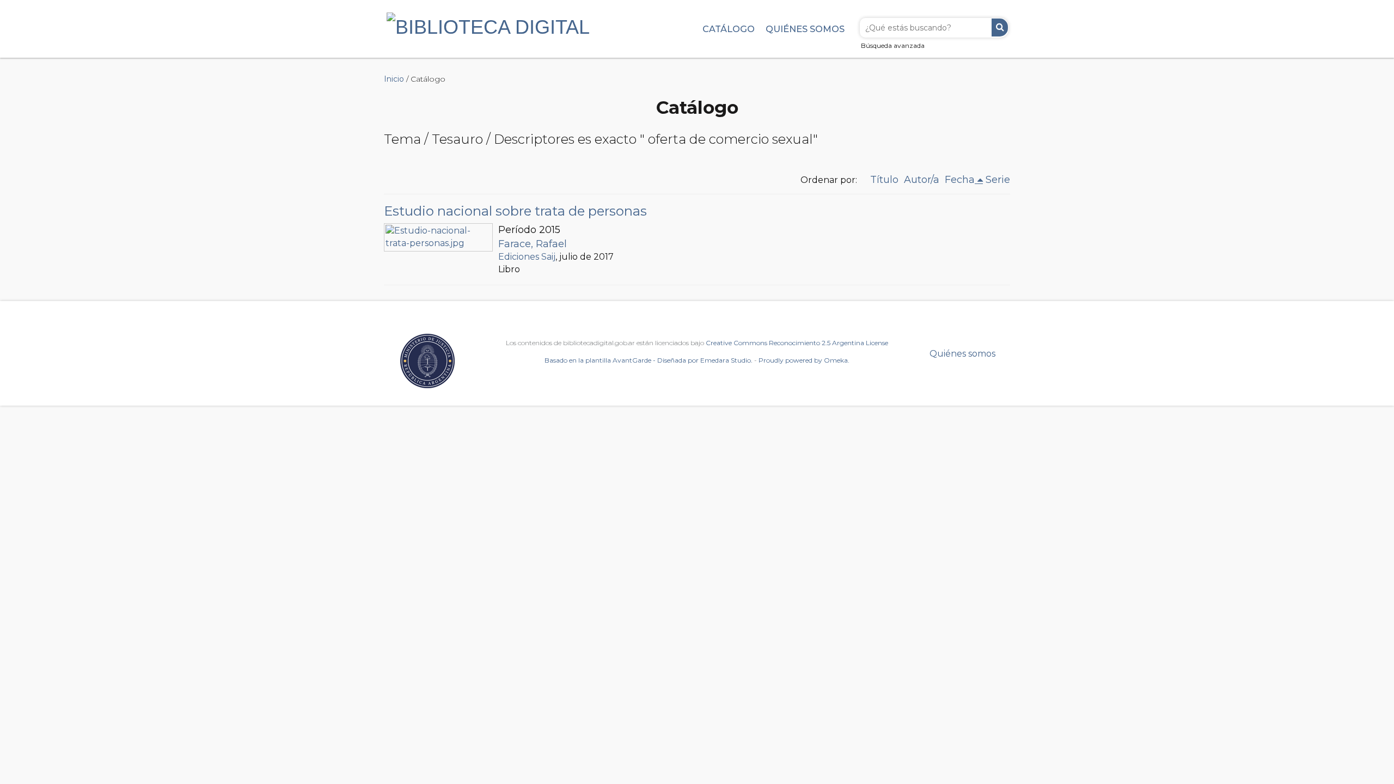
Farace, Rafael (532, 244)
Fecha (960, 180)
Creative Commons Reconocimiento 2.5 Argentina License (797, 343)
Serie (998, 180)
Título (884, 180)
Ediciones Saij (526, 257)
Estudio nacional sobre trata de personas (515, 211)
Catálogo (728, 28)
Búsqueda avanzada (893, 45)
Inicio (394, 79)
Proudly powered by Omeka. (804, 360)
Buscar (1000, 27)
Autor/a (921, 180)
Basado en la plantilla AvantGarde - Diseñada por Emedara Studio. (649, 360)
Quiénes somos (805, 28)
